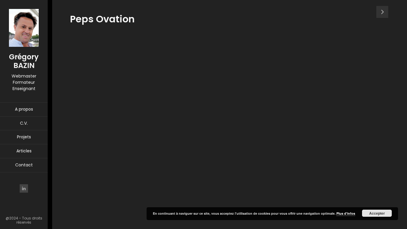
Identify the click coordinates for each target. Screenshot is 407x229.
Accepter (377, 213)
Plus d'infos (345, 213)
